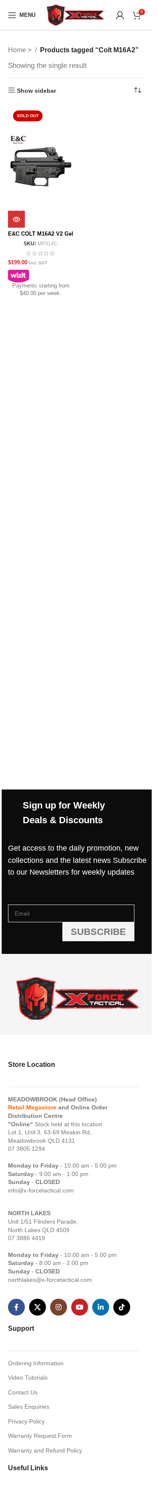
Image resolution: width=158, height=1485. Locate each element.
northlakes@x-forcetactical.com (50, 1279)
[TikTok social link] (121, 1307)
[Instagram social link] (58, 1307)
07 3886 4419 (26, 1238)
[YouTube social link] (79, 1307)
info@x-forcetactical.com (41, 1190)
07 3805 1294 (26, 1148)
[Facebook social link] (16, 1307)
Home (18, 50)
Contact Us (22, 1392)
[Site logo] (75, 14)
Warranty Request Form (40, 1435)
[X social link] (37, 1307)
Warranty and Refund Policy (45, 1450)
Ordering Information (36, 1363)
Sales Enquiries (28, 1406)
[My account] (120, 15)
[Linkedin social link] (100, 1307)
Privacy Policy (26, 1421)
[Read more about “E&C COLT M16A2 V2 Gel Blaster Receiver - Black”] (16, 219)
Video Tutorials (28, 1377)
